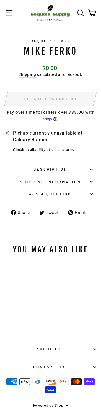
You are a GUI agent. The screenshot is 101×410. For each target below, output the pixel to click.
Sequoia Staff (51, 41)
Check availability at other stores (43, 149)
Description (50, 169)
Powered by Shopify (50, 405)
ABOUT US (49, 349)
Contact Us (49, 367)
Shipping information (50, 181)
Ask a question (50, 194)
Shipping (27, 74)
